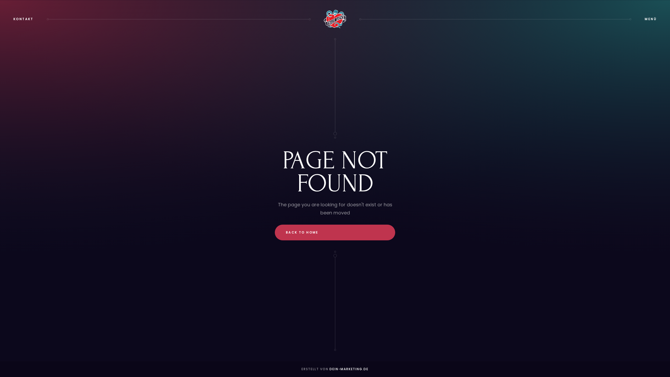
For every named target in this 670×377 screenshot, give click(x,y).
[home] (335, 19)
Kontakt (23, 19)
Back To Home (302, 232)
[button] (651, 19)
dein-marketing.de (349, 369)
